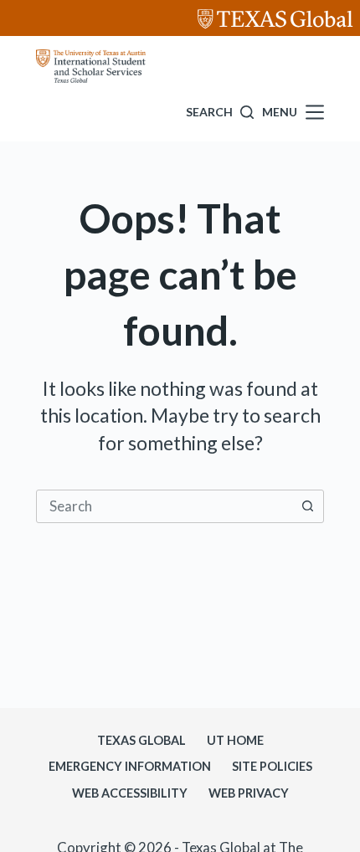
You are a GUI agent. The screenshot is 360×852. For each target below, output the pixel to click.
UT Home (235, 740)
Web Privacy (248, 793)
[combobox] (164, 506)
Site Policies (272, 766)
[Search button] (307, 506)
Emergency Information (130, 766)
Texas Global (141, 740)
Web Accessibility (130, 793)
